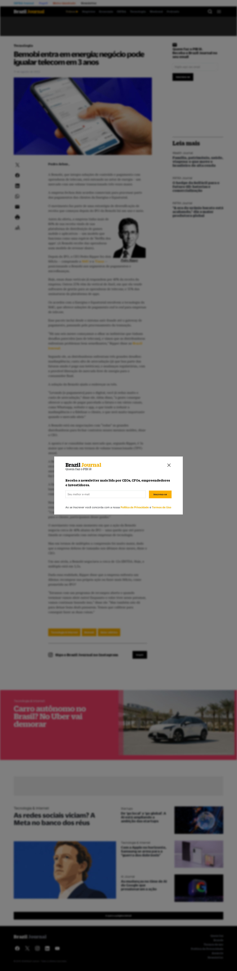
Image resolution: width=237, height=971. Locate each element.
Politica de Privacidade (135, 507)
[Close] (169, 465)
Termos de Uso (161, 507)
